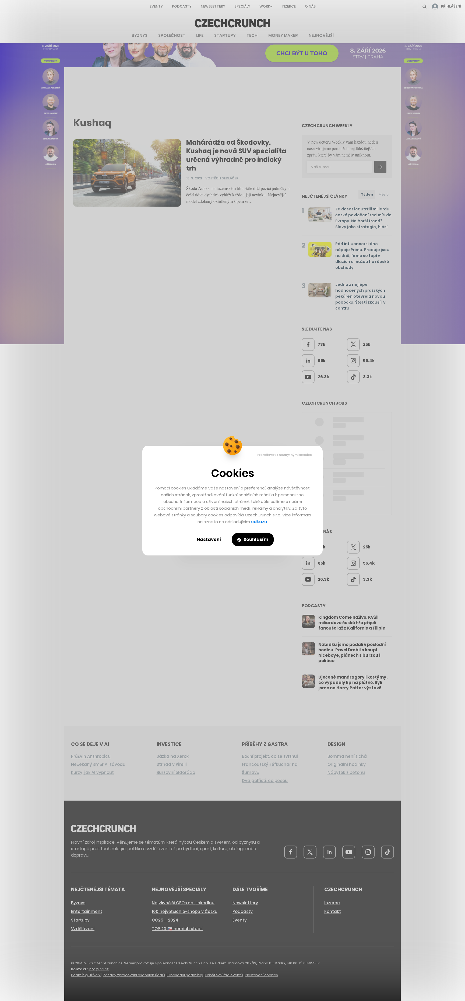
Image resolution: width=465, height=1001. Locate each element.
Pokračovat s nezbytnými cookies (284, 455)
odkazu (259, 521)
